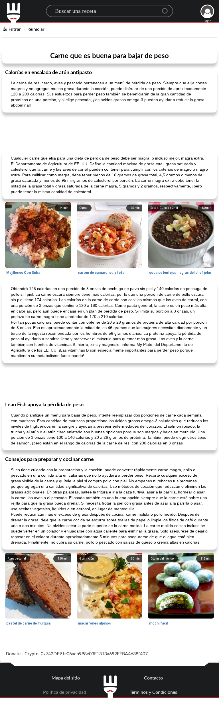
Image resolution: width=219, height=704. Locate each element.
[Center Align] (167, 8)
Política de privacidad (64, 692)
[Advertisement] (109, 131)
